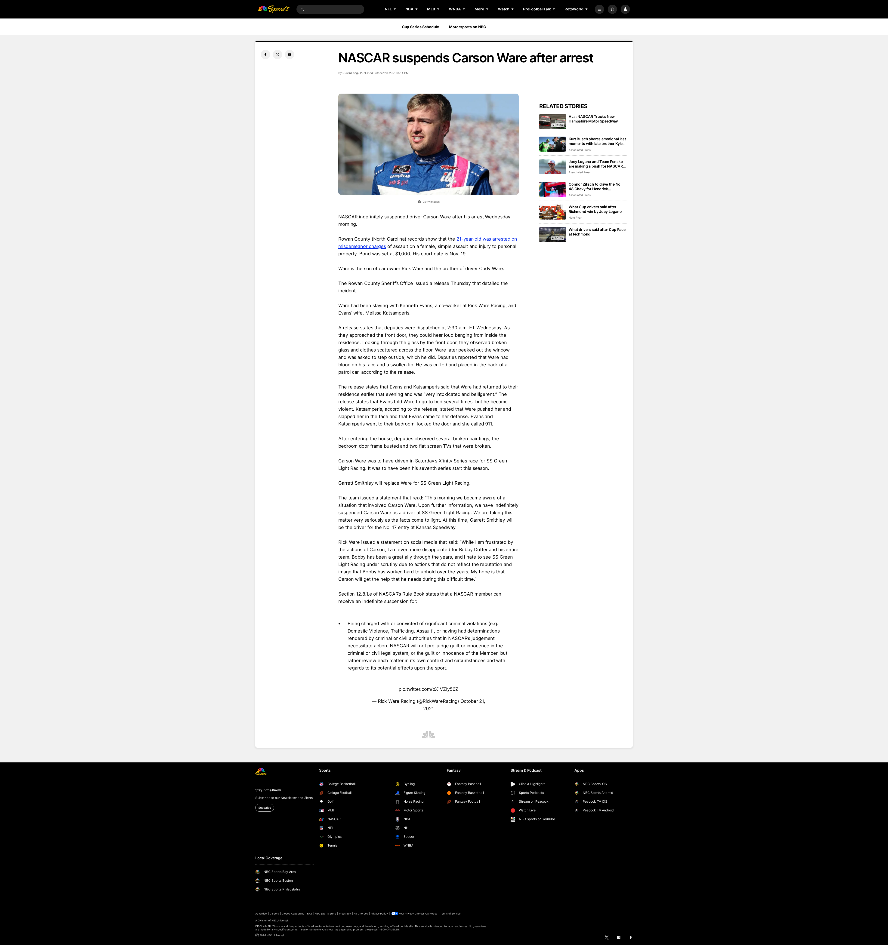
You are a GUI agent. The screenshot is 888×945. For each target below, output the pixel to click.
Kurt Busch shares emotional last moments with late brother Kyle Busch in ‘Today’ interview (597, 141)
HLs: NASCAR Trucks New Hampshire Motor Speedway (593, 118)
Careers (274, 913)
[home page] (274, 9)
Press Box (345, 913)
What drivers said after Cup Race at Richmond (597, 231)
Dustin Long (350, 73)
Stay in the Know (268, 790)
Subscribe (264, 807)
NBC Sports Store (325, 913)
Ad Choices (361, 913)
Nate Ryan (575, 217)
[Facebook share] (265, 54)
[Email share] (289, 54)
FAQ (309, 913)
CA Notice (431, 913)
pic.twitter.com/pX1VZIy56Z (428, 689)
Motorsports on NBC (467, 26)
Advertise (261, 913)
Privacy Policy (379, 913)
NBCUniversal (279, 920)
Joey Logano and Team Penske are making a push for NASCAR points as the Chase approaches (597, 163)
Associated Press (580, 150)
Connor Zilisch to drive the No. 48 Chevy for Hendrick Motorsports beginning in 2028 (596, 186)
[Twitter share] (277, 54)
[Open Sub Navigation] (395, 9)
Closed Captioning (293, 913)
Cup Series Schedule (420, 26)
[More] (599, 9)
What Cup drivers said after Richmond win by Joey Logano (595, 209)
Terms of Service (450, 913)
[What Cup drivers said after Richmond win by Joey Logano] (552, 212)
